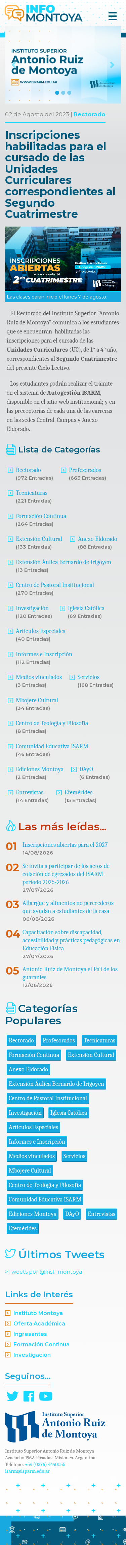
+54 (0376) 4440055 (45, 1464)
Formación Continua (41, 516)
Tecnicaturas (31, 493)
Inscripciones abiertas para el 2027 (65, 844)
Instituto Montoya (38, 1313)
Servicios (88, 677)
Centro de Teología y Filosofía (52, 723)
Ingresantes (30, 1334)
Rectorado (90, 114)
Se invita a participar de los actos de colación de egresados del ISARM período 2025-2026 (66, 874)
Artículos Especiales (40, 631)
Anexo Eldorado (97, 539)
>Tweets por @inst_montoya (43, 1272)
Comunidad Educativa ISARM (52, 746)
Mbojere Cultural (37, 700)
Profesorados (85, 470)
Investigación (32, 608)
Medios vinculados (39, 677)
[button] (14, 65)
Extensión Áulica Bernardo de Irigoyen (63, 562)
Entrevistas (29, 792)
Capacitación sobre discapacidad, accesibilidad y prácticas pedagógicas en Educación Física (71, 940)
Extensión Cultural (39, 539)
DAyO (86, 769)
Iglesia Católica (86, 608)
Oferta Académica (39, 1323)
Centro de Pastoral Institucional (55, 585)
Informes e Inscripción (44, 654)
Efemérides (78, 792)
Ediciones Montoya (40, 769)
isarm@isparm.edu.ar (27, 1471)
